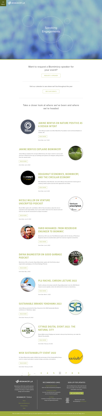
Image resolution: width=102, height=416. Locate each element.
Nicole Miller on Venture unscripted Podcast (34, 202)
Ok (87, 413)
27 (29, 375)
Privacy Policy (24, 406)
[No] (100, 413)
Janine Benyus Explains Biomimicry (40, 149)
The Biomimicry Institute (51, 390)
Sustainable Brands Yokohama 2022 (40, 303)
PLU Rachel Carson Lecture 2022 (57, 280)
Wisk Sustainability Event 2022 (37, 352)
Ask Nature (51, 397)
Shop (24, 400)
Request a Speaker (51, 75)
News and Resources (24, 403)
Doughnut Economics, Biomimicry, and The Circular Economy (58, 175)
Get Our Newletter (76, 393)
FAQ (24, 408)
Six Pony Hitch (83, 401)
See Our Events (51, 91)
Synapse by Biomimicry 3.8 (51, 385)
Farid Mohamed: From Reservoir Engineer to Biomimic (57, 230)
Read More (42, 136)
